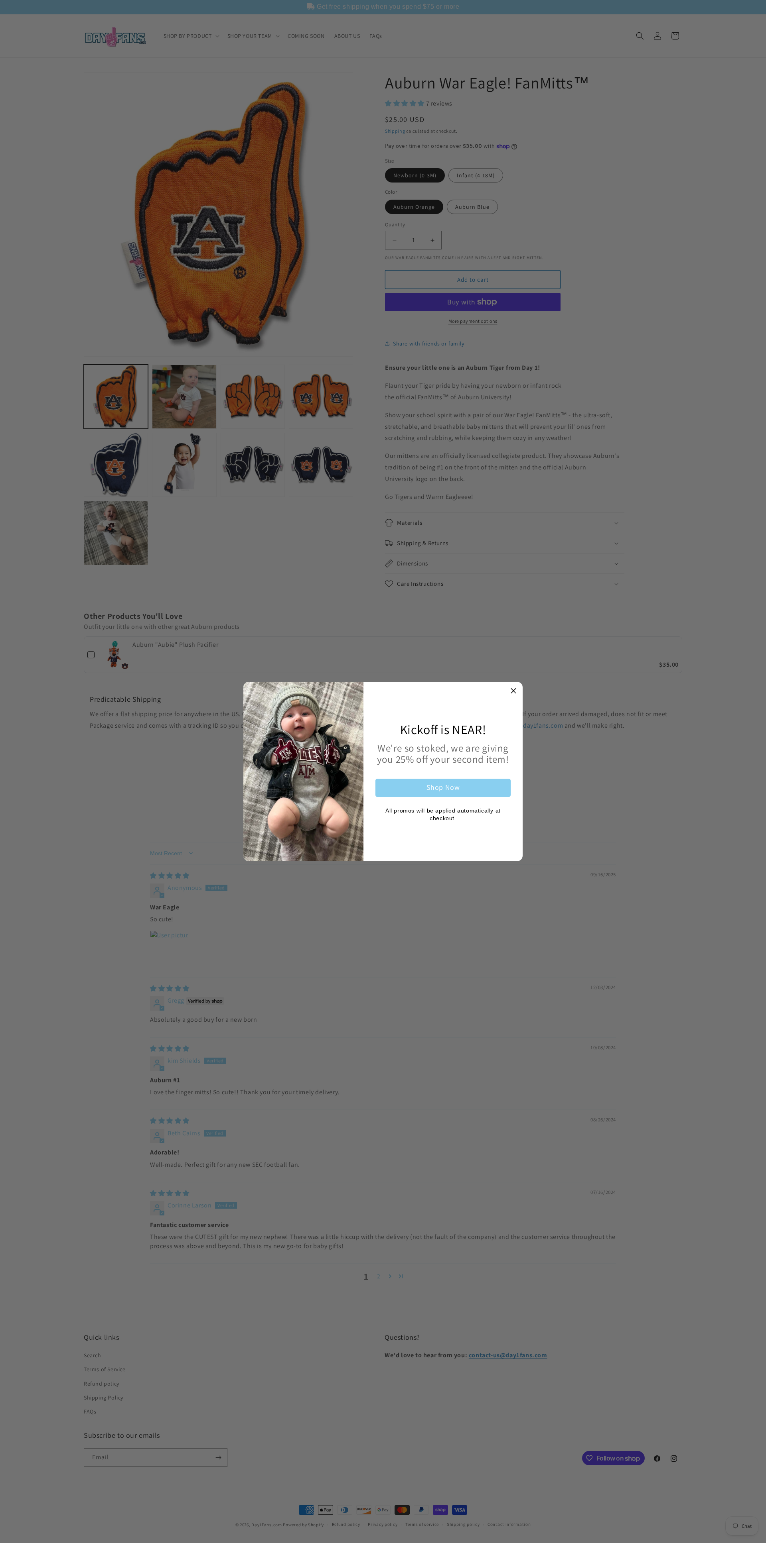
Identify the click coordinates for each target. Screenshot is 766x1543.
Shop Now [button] (443, 787)
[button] (513, 691)
